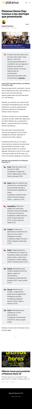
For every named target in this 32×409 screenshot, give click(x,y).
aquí (9, 330)
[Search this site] (26, 2)
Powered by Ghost (16, 396)
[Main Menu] (29, 2)
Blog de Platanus (13, 393)
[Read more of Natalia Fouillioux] (4, 22)
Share (27, 24)
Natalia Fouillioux (8, 26)
